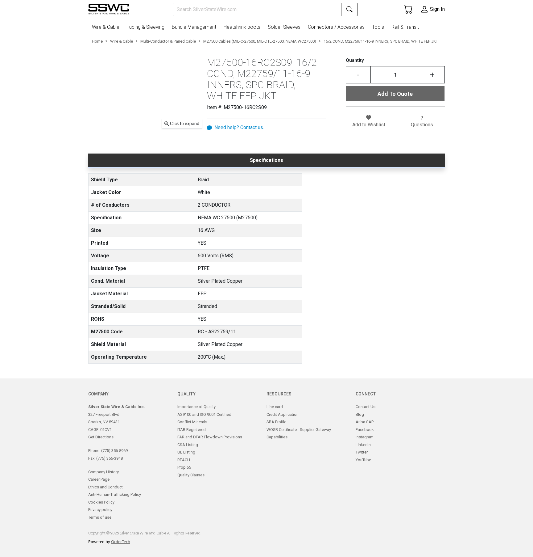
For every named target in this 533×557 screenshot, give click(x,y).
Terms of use (99, 517)
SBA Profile (276, 422)
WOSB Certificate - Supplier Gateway (298, 429)
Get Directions (101, 437)
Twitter (362, 452)
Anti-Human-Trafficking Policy (114, 494)
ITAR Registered (191, 429)
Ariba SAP (365, 422)
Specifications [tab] (266, 160)
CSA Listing (187, 444)
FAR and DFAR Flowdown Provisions (209, 437)
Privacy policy (100, 509)
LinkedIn (363, 444)
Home (97, 41)
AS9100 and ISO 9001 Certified (204, 414)
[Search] (349, 9)
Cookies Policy (101, 502)
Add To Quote (395, 94)
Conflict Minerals (192, 422)
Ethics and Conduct (105, 487)
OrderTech (120, 541)
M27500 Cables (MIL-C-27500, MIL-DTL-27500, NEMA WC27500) (259, 41)
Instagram (365, 437)
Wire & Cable (121, 41)
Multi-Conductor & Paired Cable (168, 41)
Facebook (365, 429)
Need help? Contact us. (239, 127)
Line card (274, 406)
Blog (360, 414)
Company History (103, 472)
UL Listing (186, 452)
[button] (107, 27)
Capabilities (276, 437)
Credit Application (282, 414)
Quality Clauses (191, 475)
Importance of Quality (196, 406)
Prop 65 (184, 467)
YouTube (363, 460)
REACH (183, 460)
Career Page (98, 479)
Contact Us (365, 406)
